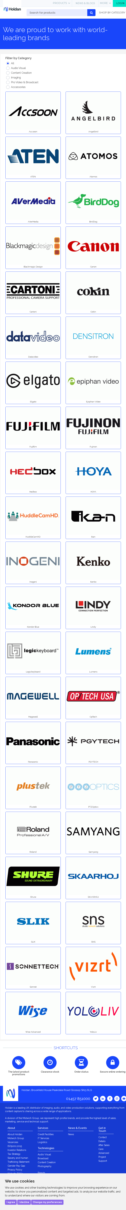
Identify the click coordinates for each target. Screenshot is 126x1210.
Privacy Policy (15, 1169)
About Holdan (15, 1134)
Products (60, 3)
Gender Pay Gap (16, 1165)
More (104, 3)
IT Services (43, 1138)
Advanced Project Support (103, 1157)
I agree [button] (11, 1202)
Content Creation (47, 1162)
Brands (41, 1173)
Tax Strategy (14, 1154)
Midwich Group (16, 1138)
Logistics (42, 1142)
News (71, 1134)
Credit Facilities (46, 1134)
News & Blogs (85, 3)
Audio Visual (44, 1154)
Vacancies (13, 1142)
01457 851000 (78, 1098)
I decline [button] (24, 1202)
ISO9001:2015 (15, 1146)
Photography (45, 1166)
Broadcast (43, 1158)
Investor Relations (17, 1150)
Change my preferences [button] (47, 1202)
